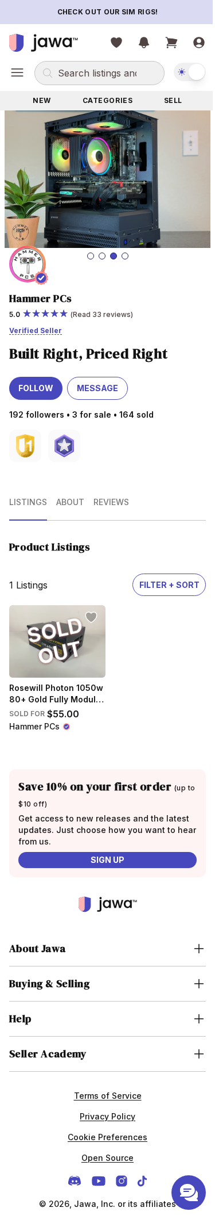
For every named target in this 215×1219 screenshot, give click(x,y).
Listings (28, 502)
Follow (35, 388)
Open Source (103, 1148)
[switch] (190, 72)
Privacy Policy (103, 1107)
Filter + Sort (169, 585)
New (42, 100)
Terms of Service (103, 1086)
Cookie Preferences (103, 1128)
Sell (173, 100)
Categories (108, 100)
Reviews (111, 502)
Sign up (107, 860)
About (70, 502)
